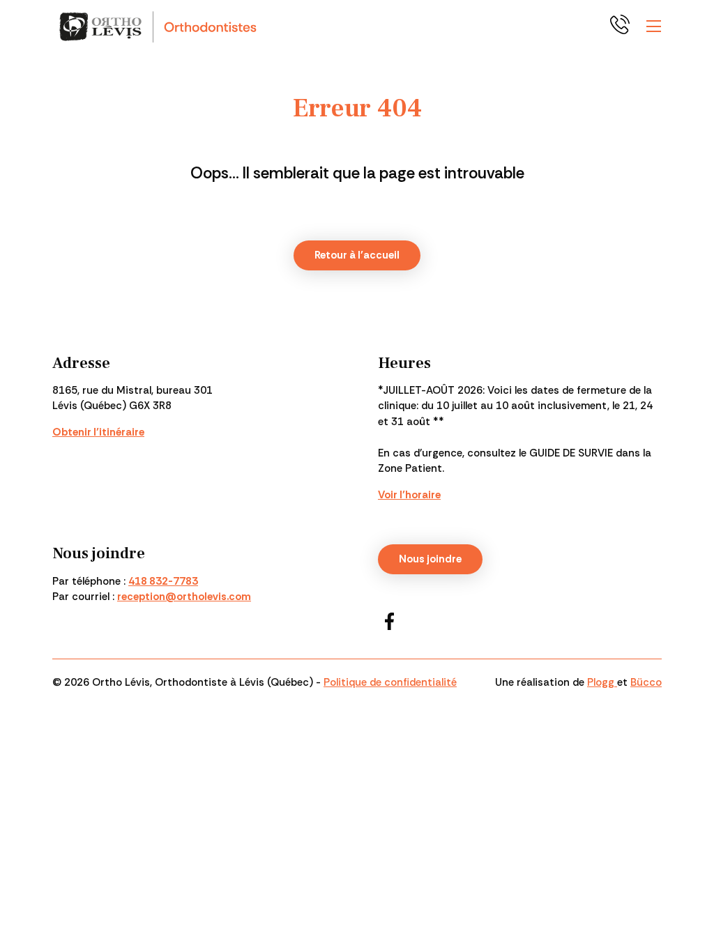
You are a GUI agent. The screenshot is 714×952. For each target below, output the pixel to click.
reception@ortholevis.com (184, 597)
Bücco (646, 682)
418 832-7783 (623, 26)
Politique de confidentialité (390, 682)
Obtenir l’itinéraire (98, 432)
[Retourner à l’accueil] (159, 26)
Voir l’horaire (409, 495)
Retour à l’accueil (357, 255)
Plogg (602, 682)
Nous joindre (430, 559)
